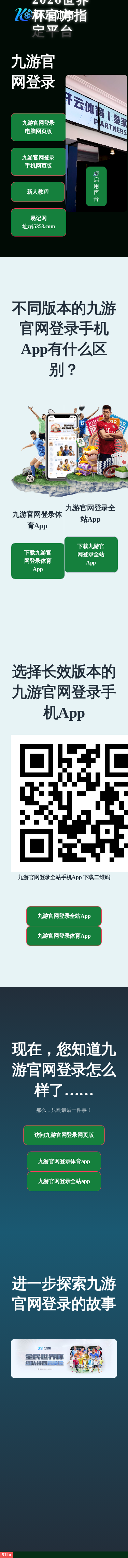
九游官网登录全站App (64, 916)
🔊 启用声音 (96, 186)
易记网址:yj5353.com (38, 222)
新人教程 (37, 192)
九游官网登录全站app (64, 1181)
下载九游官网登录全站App (90, 554)
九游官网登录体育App (64, 936)
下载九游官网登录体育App (37, 561)
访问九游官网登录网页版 (64, 1135)
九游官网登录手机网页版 (38, 162)
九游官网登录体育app (64, 1161)
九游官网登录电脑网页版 (38, 127)
